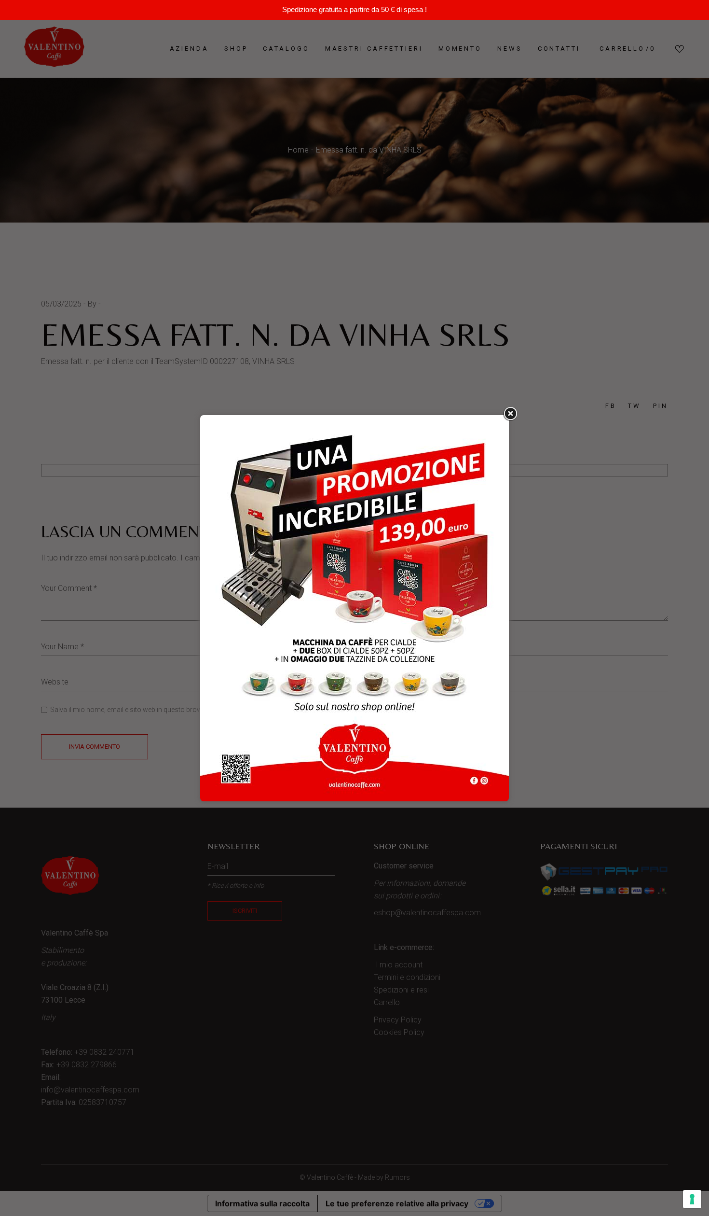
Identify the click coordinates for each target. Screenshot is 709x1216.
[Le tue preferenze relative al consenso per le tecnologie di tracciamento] (692, 1199)
